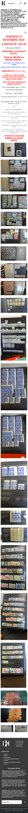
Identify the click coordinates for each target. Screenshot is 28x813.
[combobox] (13, 3)
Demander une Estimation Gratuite (12, 762)
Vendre (5, 755)
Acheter (6, 754)
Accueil (6, 763)
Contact (6, 760)
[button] (25, 3)
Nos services (7, 757)
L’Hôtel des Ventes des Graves (11, 759)
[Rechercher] (20, 3)
